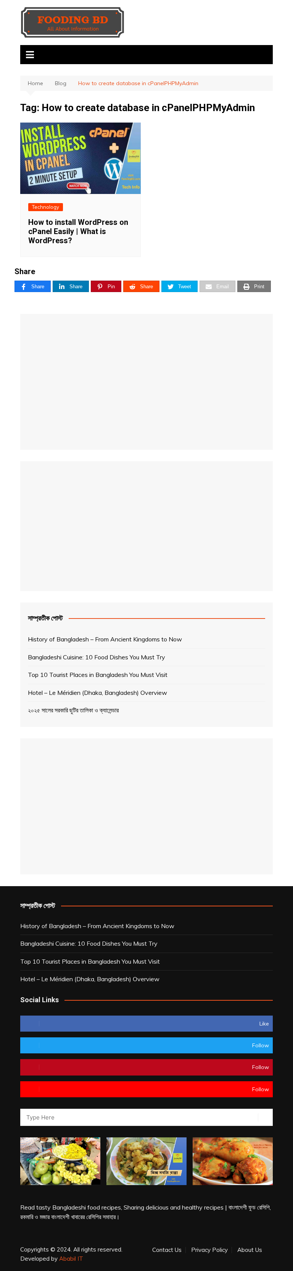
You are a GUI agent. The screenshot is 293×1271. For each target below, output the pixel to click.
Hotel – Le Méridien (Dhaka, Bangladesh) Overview (97, 692)
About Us (249, 1250)
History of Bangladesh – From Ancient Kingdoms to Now (105, 639)
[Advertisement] (146, 381)
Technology (45, 207)
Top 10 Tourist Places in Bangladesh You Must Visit (97, 674)
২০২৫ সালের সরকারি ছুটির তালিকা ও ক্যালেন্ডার (73, 710)
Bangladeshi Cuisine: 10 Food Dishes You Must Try (96, 657)
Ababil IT (71, 1258)
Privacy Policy (209, 1250)
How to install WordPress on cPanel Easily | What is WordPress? (78, 231)
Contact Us (167, 1250)
